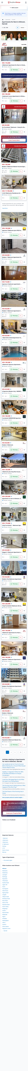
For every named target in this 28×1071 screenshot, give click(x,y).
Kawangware (5, 920)
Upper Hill (4, 884)
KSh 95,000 (6, 711)
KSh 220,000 (6, 604)
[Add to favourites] (24, 48)
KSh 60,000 (6, 255)
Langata (4, 894)
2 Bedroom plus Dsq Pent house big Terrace (14, 472)
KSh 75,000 (6, 282)
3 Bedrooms (5, 842)
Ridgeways (5, 908)
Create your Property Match (14, 813)
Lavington (4, 874)
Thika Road (5, 880)
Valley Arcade (5, 896)
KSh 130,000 (6, 164)
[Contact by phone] (20, 69)
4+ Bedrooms (5, 844)
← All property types (7, 860)
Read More (5, 208)
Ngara (3, 916)
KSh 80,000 (6, 443)
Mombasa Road (6, 898)
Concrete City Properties (20, 106)
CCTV (3, 848)
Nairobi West (5, 912)
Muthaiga (4, 876)
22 (20, 752)
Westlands (4, 870)
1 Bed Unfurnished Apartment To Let (12, 338)
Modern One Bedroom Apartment (11, 579)
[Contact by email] (24, 69)
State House (5, 890)
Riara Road (5, 900)
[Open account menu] (25, 2)
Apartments (7, 19)
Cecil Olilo (23, 44)
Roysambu (4, 878)
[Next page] (24, 752)
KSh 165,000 (6, 362)
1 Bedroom (5, 838)
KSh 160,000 (6, 416)
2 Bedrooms (5, 840)
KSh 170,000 (6, 523)
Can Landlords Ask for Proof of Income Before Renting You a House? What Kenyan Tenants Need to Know (14, 765)
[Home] (2, 19)
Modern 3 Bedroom (7, 445)
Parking (4, 846)
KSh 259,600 (6, 496)
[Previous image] (3, 54)
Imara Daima (5, 926)
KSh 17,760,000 (7, 191)
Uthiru (3, 922)
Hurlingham (5, 888)
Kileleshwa (5, 872)
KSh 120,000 (6, 470)
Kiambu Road (5, 882)
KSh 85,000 (6, 550)
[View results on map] (17, 27)
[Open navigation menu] (2, 2)
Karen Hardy (5, 906)
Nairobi (13, 19)
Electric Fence (5, 850)
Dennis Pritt (5, 902)
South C (4, 910)
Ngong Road (5, 892)
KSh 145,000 (6, 228)
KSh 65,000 (5, 125)
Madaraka (4, 914)
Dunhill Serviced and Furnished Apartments (15, 75)
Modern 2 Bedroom (7, 713)
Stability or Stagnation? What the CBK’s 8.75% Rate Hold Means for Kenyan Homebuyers (12, 773)
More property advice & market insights (12, 797)
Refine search (15, 7)
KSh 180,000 (6, 94)
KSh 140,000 (6, 657)
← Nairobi (4, 930)
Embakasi (4, 918)
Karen (3, 886)
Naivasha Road (6, 904)
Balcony (4, 852)
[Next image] (24, 54)
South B (4, 924)
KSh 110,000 (6, 63)
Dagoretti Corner (6, 928)
